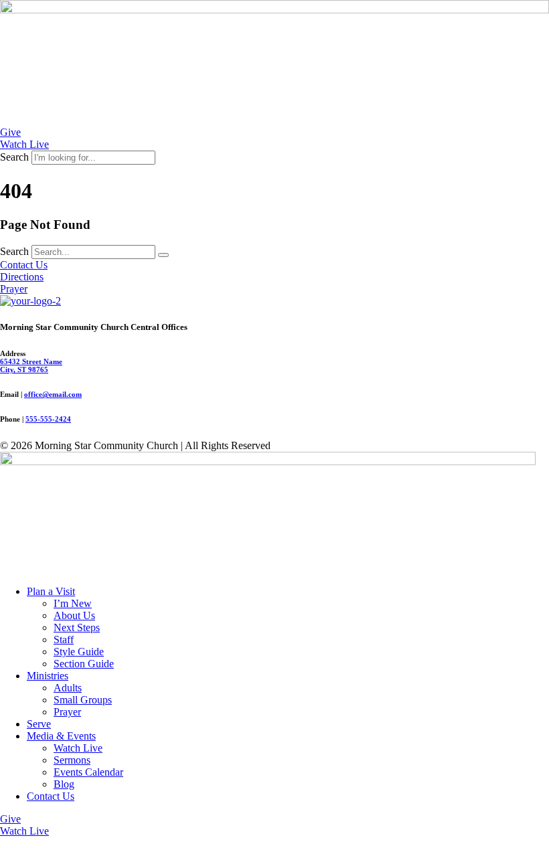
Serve (39, 724)
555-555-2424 (48, 419)
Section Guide (84, 663)
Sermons (72, 760)
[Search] (163, 255)
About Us (74, 615)
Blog (64, 784)
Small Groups (83, 699)
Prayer (67, 711)
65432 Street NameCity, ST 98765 (31, 365)
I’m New (73, 603)
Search (14, 157)
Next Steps (77, 627)
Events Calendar (88, 772)
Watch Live (78, 748)
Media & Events (61, 736)
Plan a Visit (51, 591)
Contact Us (50, 796)
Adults (68, 687)
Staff (64, 639)
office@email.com (53, 394)
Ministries (47, 675)
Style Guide (79, 651)
